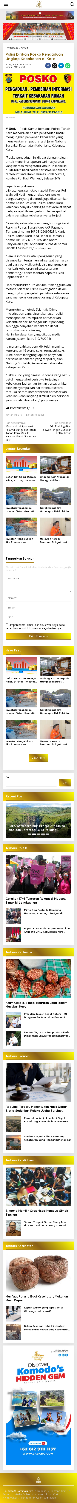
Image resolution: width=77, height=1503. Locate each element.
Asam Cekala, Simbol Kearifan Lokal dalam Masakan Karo (36, 1005)
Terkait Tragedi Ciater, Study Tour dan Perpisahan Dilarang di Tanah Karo (45, 1224)
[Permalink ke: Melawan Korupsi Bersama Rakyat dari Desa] (56, 526)
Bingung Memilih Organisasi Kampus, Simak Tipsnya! (37, 1212)
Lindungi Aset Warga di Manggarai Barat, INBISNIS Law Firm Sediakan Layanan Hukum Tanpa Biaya (54, 478)
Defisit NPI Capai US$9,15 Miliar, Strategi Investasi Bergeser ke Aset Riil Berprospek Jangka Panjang (21, 478)
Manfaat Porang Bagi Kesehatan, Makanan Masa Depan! (37, 1298)
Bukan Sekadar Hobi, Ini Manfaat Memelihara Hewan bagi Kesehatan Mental (46, 1327)
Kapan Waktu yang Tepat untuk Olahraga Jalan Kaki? (43, 1309)
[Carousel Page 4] (43, 834)
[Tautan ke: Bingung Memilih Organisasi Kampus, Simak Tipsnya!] (38, 1186)
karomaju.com (15, 339)
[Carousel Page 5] (47, 834)
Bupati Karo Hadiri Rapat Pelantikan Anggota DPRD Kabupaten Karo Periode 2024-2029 (47, 930)
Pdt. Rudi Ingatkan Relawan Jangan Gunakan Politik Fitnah (56, 428)
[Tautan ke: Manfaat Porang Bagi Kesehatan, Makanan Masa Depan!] (38, 1272)
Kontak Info (42, 1494)
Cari (8, 777)
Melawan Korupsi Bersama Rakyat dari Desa (53, 540)
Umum (9, 67)
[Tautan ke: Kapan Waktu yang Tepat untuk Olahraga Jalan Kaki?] (13, 1313)
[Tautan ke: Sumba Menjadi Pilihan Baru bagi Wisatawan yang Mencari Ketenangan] (13, 1142)
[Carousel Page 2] (34, 834)
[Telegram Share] (61, 65)
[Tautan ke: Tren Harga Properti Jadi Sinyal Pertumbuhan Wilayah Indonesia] (38, 820)
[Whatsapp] (67, 65)
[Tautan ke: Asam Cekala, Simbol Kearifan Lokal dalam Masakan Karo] (38, 978)
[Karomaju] (39, 4)
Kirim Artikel (10, 1497)
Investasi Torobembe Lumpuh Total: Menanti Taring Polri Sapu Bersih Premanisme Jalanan (20, 509)
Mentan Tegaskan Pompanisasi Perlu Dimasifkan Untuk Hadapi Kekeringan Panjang (47, 1034)
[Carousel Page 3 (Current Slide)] (38, 834)
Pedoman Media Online (16, 1494)
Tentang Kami (59, 1490)
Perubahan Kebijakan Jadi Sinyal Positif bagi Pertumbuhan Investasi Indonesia (46, 1120)
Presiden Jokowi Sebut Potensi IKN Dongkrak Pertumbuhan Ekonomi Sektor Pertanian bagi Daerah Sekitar (47, 1015)
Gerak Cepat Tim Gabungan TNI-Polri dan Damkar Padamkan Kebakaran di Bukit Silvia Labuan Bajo (55, 509)
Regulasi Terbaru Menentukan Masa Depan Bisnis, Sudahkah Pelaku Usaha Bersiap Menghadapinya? (36, 1109)
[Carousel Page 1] (29, 834)
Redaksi (42, 1490)
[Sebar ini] (48, 65)
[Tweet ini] (54, 65)
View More (38, 757)
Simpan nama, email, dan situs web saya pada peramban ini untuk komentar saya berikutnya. (35, 626)
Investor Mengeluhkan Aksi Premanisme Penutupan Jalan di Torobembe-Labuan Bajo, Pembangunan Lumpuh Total (19, 540)
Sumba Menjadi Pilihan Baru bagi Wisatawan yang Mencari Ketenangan (47, 1138)
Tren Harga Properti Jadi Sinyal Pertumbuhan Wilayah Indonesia (31, 828)
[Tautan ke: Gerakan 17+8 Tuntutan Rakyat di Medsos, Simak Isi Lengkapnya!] (38, 874)
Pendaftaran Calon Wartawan (38, 1497)
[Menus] (6, 4)
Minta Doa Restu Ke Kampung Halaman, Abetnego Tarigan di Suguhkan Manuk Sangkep (43, 911)
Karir (56, 1494)
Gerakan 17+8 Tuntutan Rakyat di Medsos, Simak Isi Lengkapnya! (36, 900)
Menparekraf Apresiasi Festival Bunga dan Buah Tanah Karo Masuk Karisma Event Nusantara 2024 (21, 431)
